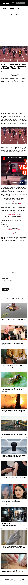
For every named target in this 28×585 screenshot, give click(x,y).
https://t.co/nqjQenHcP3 (14, 229)
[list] (14, 9)
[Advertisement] (14, 31)
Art (23, 8)
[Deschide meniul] (12, 3)
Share (25, 71)
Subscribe (5, 289)
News (2, 71)
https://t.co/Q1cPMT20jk (14, 201)
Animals (4, 8)
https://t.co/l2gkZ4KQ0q (14, 214)
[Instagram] (19, 2)
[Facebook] (17, 2)
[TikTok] (23, 2)
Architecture (14, 8)
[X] (21, 2)
